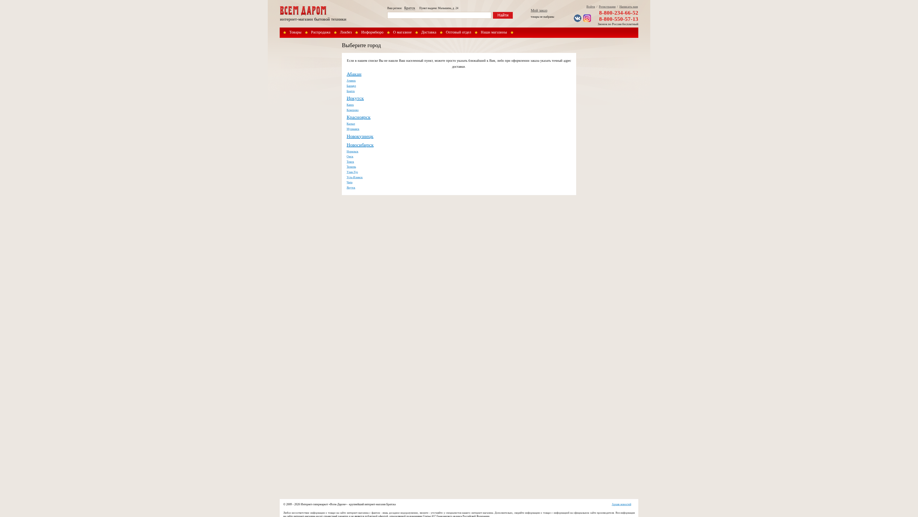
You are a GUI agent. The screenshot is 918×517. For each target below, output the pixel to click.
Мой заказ (539, 10)
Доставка (428, 32)
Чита (349, 182)
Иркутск (355, 98)
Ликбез (346, 32)
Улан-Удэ (352, 172)
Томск (350, 161)
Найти (502, 15)
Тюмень (351, 167)
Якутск (351, 187)
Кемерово (353, 110)
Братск (409, 8)
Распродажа (320, 32)
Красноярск (359, 117)
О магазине (402, 32)
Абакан (354, 74)
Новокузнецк (360, 136)
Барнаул (351, 86)
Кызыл (351, 123)
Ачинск (351, 80)
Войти (590, 6)
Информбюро (372, 32)
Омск (350, 156)
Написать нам (628, 6)
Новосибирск (360, 144)
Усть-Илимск (355, 177)
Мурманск (353, 129)
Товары (295, 32)
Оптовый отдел (458, 32)
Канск (350, 105)
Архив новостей (621, 504)
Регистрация (607, 6)
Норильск (352, 151)
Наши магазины (494, 32)
